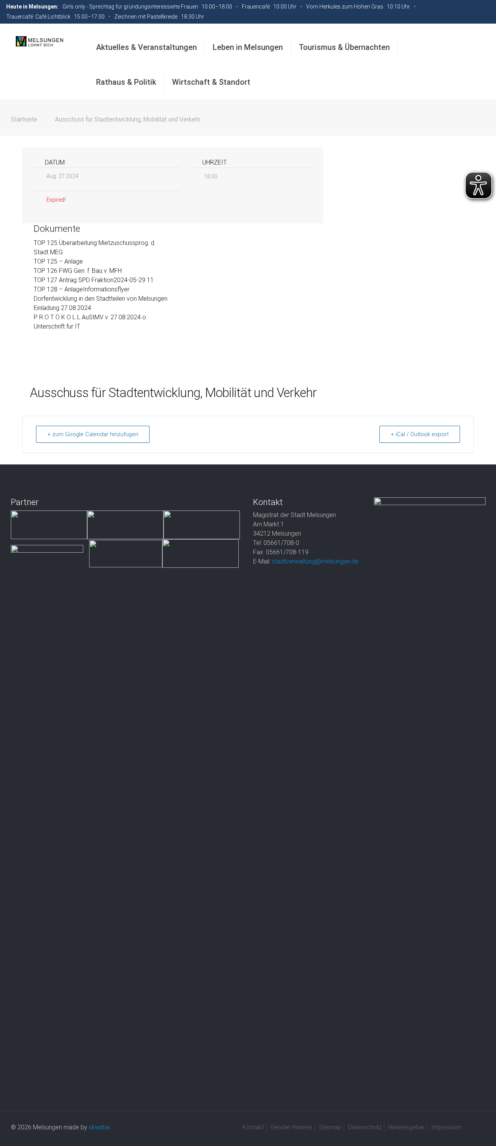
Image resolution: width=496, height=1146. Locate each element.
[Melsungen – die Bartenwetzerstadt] (39, 41)
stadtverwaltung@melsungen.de (315, 561)
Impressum (446, 1127)
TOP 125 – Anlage (58, 261)
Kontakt (253, 1127)
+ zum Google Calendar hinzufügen (92, 434)
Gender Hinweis (291, 1127)
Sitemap (330, 1127)
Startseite (24, 119)
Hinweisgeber (406, 1127)
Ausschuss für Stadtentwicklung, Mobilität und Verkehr (127, 119)
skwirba (99, 1127)
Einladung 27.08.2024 (62, 308)
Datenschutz (365, 1127)
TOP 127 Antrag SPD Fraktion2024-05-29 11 (94, 280)
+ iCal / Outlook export (420, 434)
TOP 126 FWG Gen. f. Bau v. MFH (78, 270)
